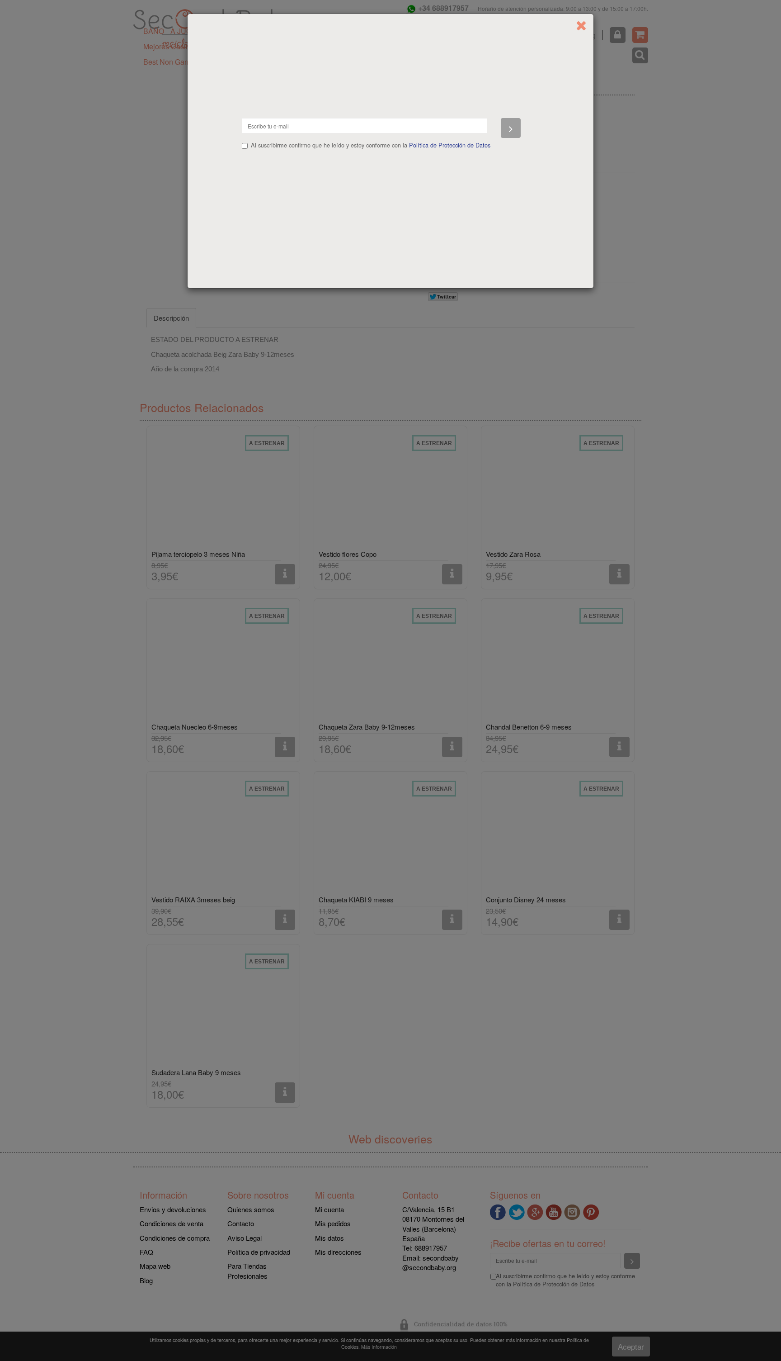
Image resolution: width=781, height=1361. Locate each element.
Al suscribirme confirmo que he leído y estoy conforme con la (370, 145)
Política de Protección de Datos (449, 145)
